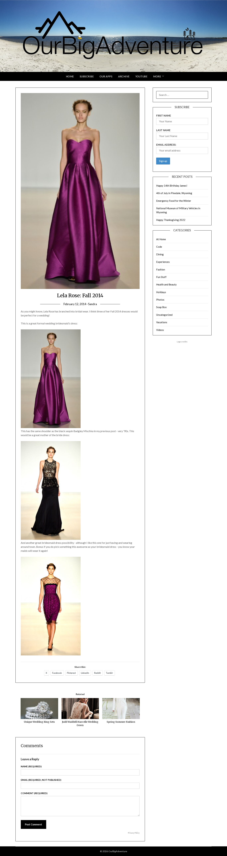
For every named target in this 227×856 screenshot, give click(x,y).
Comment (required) (34, 793)
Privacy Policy (134, 833)
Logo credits (182, 342)
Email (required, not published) (41, 779)
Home (70, 76)
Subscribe (87, 76)
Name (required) (31, 766)
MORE (157, 76)
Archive (124, 76)
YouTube (141, 76)
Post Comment (33, 824)
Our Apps (106, 76)
